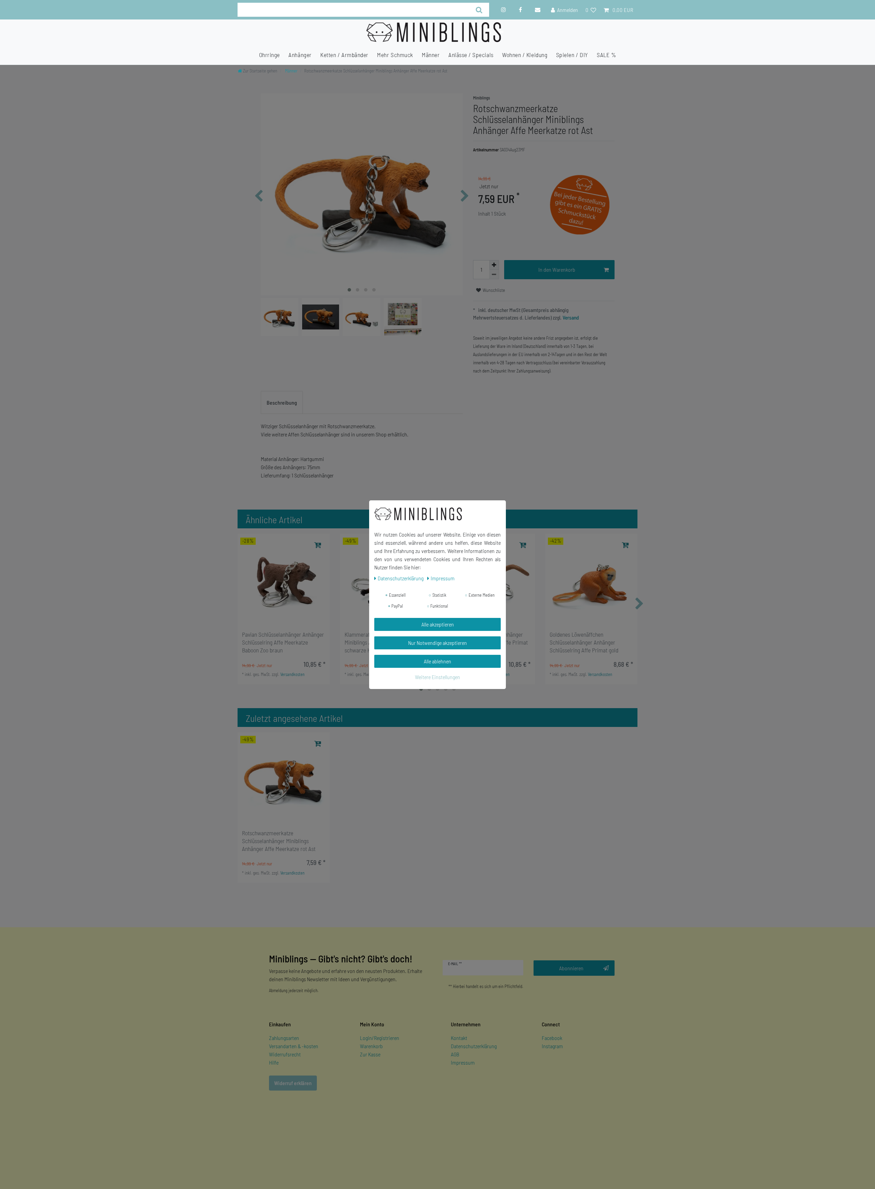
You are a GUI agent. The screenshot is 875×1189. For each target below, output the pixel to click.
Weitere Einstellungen (437, 677)
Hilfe (274, 1062)
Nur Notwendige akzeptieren (437, 642)
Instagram (552, 1046)
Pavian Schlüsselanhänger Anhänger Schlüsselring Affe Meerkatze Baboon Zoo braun (283, 642)
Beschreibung (282, 402)
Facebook (552, 1038)
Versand (570, 317)
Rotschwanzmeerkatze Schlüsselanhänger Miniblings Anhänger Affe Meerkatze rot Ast (278, 840)
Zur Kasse (370, 1054)
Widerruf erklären (293, 1083)
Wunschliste (493, 290)
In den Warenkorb (556, 269)
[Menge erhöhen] (494, 265)
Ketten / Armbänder (344, 54)
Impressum (463, 1062)
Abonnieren (571, 968)
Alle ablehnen (437, 661)
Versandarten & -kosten (293, 1046)
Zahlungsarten (284, 1038)
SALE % (606, 54)
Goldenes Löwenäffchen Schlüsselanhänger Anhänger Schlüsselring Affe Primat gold (584, 642)
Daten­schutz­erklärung (401, 578)
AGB (455, 1054)
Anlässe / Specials (471, 54)
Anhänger (299, 54)
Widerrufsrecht (285, 1054)
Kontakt (459, 1038)
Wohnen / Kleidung (524, 54)
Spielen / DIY (572, 54)
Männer (431, 54)
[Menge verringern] (494, 274)
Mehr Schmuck (395, 54)
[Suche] (479, 10)
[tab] (282, 402)
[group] (284, 580)
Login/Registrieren (379, 1038)
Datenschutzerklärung (474, 1046)
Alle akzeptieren (437, 624)
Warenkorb (371, 1046)
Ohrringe (269, 54)
